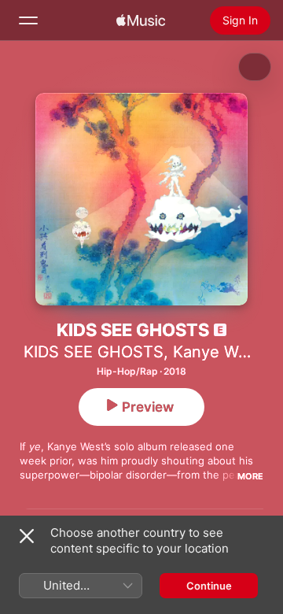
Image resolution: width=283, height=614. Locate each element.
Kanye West (217, 351)
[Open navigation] (28, 20)
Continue (209, 585)
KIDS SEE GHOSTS (94, 351)
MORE (250, 476)
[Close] (27, 536)
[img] (140, 20)
